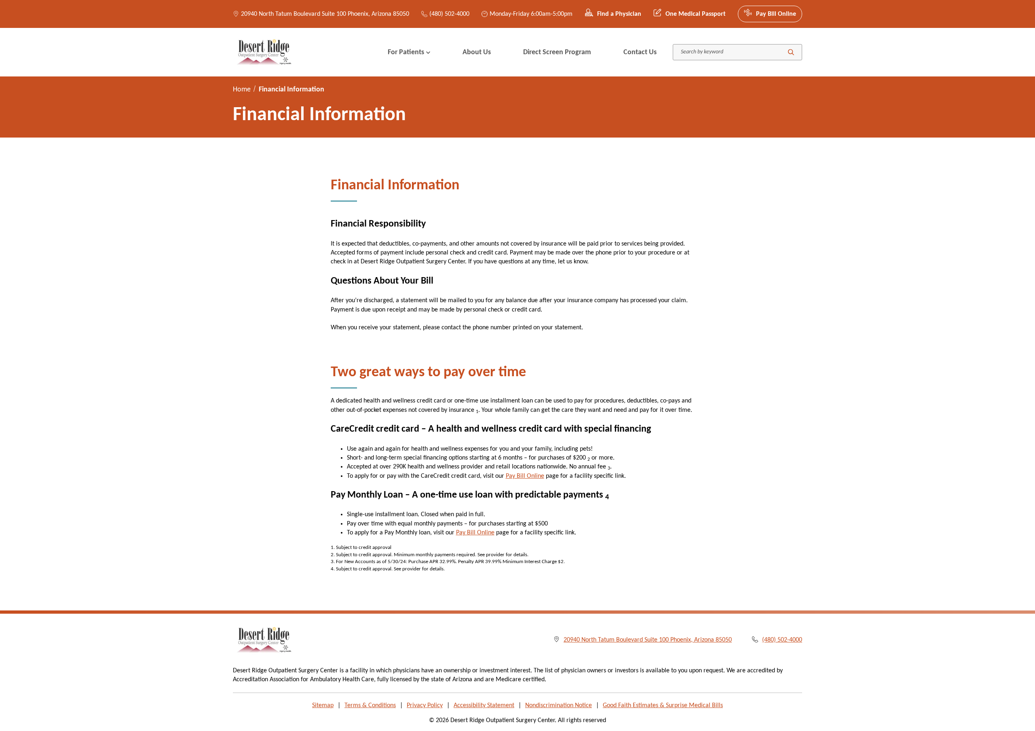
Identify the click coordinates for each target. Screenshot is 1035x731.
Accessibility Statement (484, 705)
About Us (477, 52)
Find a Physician (619, 14)
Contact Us (640, 52)
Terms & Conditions (370, 705)
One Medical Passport (695, 14)
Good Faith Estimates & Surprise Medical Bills (663, 705)
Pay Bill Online (776, 14)
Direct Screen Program (557, 52)
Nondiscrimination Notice (558, 705)
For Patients (406, 52)
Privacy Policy (425, 705)
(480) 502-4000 (449, 14)
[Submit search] (791, 52)
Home (242, 89)
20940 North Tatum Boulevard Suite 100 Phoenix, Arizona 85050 (325, 14)
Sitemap (323, 705)
